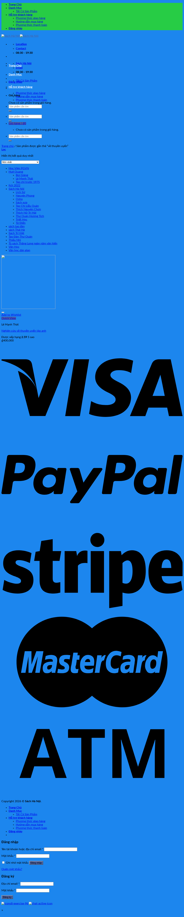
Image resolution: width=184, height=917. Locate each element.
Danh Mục (15, 7)
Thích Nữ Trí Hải (26, 212)
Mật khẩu (8, 855)
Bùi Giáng (22, 175)
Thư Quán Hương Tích (30, 216)
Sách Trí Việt (16, 233)
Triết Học (21, 219)
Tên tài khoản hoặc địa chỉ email (22, 849)
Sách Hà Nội (16, 188)
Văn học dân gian (19, 250)
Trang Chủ (15, 4)
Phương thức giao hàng (30, 18)
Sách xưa (21, 202)
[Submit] (10, 110)
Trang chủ (7, 146)
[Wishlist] (2, 312)
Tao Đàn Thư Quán (20, 236)
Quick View (8, 318)
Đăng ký (7, 897)
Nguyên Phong (25, 195)
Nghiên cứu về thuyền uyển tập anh (23, 330)
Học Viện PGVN (19, 168)
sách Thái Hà (17, 229)
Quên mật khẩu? (11, 869)
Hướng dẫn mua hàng (29, 21)
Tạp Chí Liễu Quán (27, 205)
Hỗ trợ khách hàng (20, 14)
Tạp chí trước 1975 (28, 182)
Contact (21, 48)
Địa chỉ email (10, 883)
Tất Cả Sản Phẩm (26, 11)
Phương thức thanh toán (31, 25)
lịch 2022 (14, 185)
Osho (19, 199)
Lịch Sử (20, 192)
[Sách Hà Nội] (19, 36)
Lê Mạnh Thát (24, 178)
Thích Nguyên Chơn (28, 209)
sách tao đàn (17, 226)
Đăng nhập (36, 862)
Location (21, 44)
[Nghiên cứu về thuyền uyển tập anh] (28, 308)
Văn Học (14, 246)
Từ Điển (21, 223)
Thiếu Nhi (15, 240)
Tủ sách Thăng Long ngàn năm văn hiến (33, 243)
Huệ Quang (16, 171)
